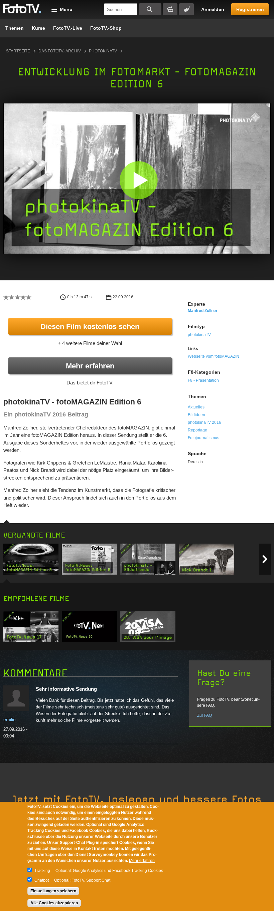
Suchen (150, 9)
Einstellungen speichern (53, 891)
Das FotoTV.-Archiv (59, 51)
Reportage (197, 430)
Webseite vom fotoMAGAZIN (213, 356)
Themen (14, 28)
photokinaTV (103, 51)
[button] (138, 180)
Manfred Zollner (203, 310)
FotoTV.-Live (67, 28)
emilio (9, 719)
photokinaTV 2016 (204, 422)
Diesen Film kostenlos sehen (89, 326)
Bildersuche (170, 9)
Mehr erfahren (90, 366)
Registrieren (250, 9)
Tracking (42, 870)
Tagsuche (186, 9)
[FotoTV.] (22, 9)
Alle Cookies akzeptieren (54, 903)
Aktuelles (196, 407)
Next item (265, 559)
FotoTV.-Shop (106, 28)
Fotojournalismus (203, 437)
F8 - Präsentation (203, 380)
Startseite (18, 51)
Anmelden (212, 9)
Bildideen (196, 414)
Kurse (38, 28)
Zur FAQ (204, 715)
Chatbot (41, 880)
